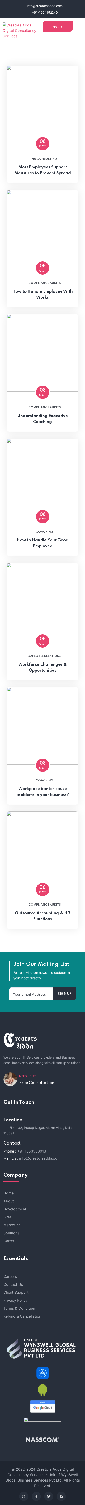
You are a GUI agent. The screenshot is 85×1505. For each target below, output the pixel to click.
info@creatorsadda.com (44, 6)
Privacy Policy (15, 1300)
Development (14, 1209)
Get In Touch (57, 28)
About (8, 1201)
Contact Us (13, 1284)
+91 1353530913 (31, 1151)
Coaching (44, 531)
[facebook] (36, 1496)
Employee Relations (44, 656)
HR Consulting (44, 158)
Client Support (16, 1292)
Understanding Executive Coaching (42, 419)
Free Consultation (36, 1083)
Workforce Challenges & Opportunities (42, 668)
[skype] (61, 1496)
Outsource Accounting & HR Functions (42, 916)
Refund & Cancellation (22, 1316)
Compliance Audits (44, 283)
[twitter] (48, 1496)
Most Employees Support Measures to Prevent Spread (42, 170)
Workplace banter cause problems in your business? (42, 792)
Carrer (8, 1241)
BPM (7, 1217)
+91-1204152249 (44, 12)
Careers (10, 1276)
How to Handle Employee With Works (42, 295)
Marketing (12, 1225)
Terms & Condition (19, 1308)
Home (8, 1193)
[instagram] (23, 1496)
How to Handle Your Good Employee (42, 543)
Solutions (11, 1233)
